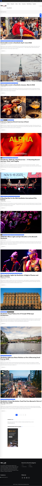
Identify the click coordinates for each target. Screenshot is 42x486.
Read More (3, 169)
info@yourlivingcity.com (5, 477)
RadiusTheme (27, 484)
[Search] (39, 5)
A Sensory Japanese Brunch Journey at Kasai (14, 122)
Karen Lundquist (3, 44)
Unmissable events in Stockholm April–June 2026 (16, 43)
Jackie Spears (3, 404)
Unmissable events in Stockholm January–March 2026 (17, 85)
